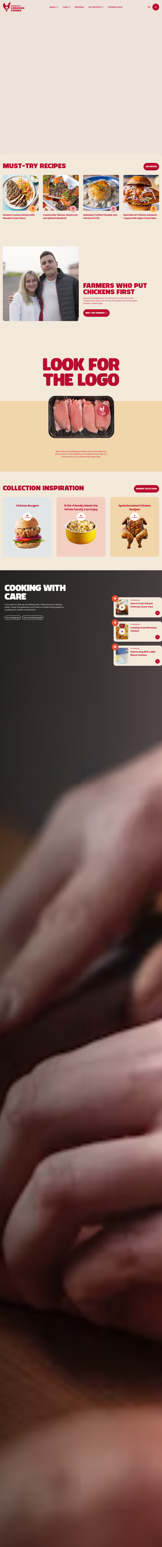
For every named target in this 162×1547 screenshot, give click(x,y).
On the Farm (94, 7)
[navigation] (155, 7)
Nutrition (79, 7)
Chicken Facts (115, 7)
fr (149, 7)
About (52, 7)
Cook (65, 7)
